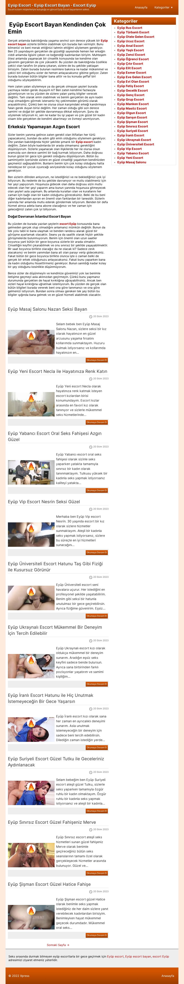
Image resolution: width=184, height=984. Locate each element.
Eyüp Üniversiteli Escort (135, 144)
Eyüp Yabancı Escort (133, 153)
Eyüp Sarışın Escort (132, 117)
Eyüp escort (115, 956)
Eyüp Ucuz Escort (130, 41)
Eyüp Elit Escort (129, 68)
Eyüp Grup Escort (130, 99)
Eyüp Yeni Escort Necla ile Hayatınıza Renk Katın (57, 371)
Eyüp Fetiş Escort (130, 86)
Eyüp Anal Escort (130, 46)
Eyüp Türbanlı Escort (133, 32)
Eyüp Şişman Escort (132, 122)
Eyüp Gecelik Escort (132, 90)
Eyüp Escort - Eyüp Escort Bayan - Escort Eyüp (52, 5)
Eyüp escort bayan (138, 956)
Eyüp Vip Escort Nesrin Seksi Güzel (44, 501)
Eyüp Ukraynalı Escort (134, 140)
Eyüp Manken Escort (133, 104)
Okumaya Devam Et (97, 360)
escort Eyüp (161, 956)
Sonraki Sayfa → (58, 945)
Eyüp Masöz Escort (132, 108)
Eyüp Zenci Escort (131, 54)
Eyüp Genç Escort (130, 95)
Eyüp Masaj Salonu (131, 162)
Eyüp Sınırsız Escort (132, 126)
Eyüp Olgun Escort (131, 113)
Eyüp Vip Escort (129, 149)
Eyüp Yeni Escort (130, 158)
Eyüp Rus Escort (129, 28)
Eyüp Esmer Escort (131, 72)
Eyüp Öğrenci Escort (133, 59)
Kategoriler (162, 7)
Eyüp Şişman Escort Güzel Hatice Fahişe (49, 884)
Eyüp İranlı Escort (130, 135)
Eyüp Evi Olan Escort (133, 81)
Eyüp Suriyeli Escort (132, 131)
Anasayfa (141, 7)
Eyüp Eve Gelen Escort (134, 77)
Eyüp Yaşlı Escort (130, 50)
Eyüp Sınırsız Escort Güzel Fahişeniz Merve (52, 822)
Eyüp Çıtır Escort (130, 63)
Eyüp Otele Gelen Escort (135, 37)
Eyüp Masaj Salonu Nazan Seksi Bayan (47, 309)
